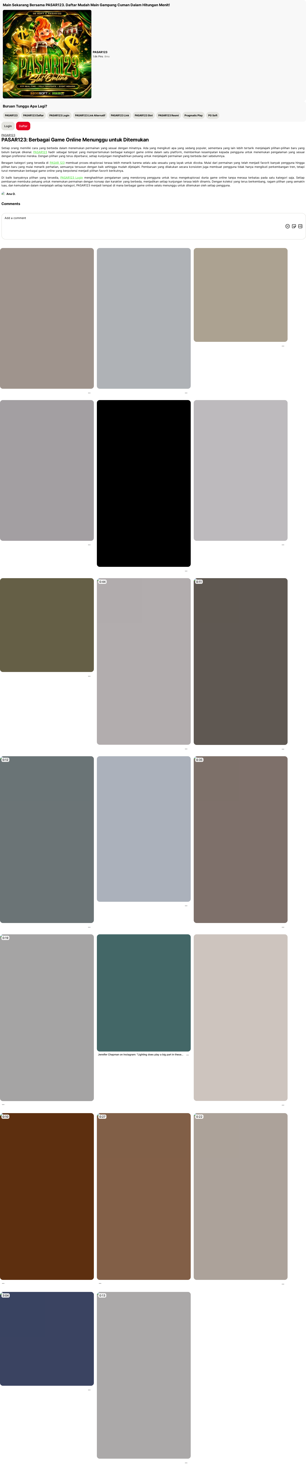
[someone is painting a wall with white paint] (144, 1375)
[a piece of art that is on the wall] (144, 483)
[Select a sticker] (294, 226)
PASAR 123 (57, 162)
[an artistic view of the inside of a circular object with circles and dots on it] (241, 295)
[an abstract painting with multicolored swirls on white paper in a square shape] (241, 470)
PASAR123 (11, 115)
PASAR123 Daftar (33, 115)
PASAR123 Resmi (168, 115)
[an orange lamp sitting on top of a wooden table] (47, 1196)
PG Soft (212, 115)
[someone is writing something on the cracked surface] (241, 661)
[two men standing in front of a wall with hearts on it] (144, 1196)
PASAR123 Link (120, 115)
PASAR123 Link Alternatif (90, 115)
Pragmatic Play (194, 115)
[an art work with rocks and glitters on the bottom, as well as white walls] (47, 318)
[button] (23, 126)
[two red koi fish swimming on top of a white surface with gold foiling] (241, 1017)
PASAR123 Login (59, 115)
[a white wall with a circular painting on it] (47, 470)
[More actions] (89, 393)
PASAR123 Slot (144, 115)
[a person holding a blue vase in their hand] (47, 839)
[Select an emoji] (287, 226)
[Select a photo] (300, 226)
